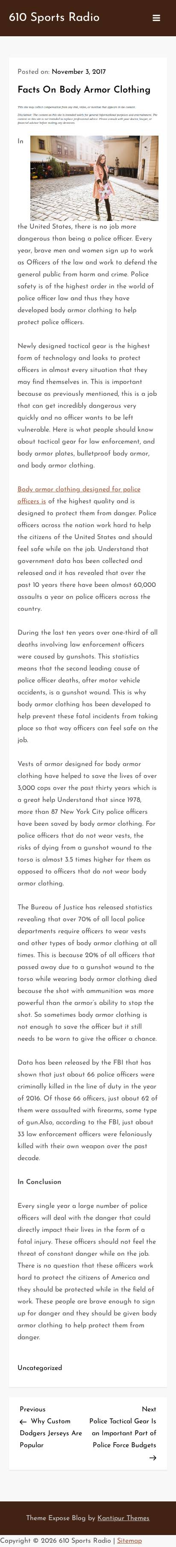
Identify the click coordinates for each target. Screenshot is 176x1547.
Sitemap (129, 1541)
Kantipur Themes (123, 1518)
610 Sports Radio (54, 18)
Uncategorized (40, 1368)
